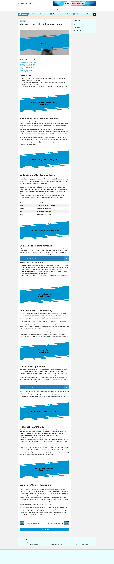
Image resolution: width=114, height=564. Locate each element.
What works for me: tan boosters (57, 543)
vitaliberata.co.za (25, 3)
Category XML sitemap (23, 557)
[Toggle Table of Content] (34, 59)
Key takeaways (25, 61)
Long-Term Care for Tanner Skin (27, 71)
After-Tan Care (77, 24)
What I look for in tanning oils (31, 543)
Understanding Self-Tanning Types (27, 64)
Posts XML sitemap (22, 559)
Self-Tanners (22, 21)
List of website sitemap (23, 555)
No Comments (38, 26)
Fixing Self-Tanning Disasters (26, 70)
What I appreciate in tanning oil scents (86, 13)
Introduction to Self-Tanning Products (28, 62)
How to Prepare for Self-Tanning (27, 67)
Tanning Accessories (78, 30)
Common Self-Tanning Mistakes (27, 65)
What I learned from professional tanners (41, 13)
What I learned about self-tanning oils (64, 13)
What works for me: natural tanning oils (83, 543)
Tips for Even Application (25, 68)
